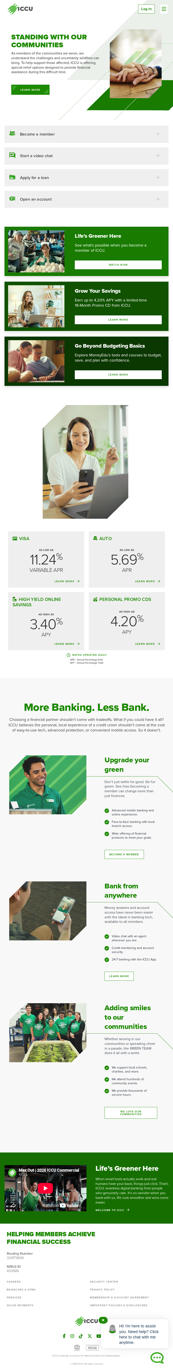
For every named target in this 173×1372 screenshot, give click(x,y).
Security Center (104, 1282)
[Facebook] (64, 1336)
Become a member (124, 854)
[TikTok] (81, 1336)
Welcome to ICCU (110, 1210)
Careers (14, 1282)
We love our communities (131, 1112)
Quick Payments (20, 1305)
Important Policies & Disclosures (119, 1305)
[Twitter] (89, 1336)
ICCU (20, 9)
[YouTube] (99, 1336)
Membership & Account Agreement (119, 1297)
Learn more (119, 976)
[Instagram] (72, 1336)
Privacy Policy (102, 1290)
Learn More (30, 90)
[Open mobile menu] (163, 9)
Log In (146, 8)
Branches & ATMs (21, 1290)
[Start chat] (157, 1357)
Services (14, 1297)
